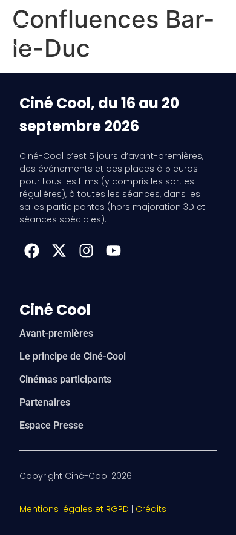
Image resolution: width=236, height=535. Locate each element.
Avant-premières (56, 333)
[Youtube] (113, 250)
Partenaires (44, 402)
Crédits (151, 509)
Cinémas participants (65, 379)
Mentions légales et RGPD (74, 509)
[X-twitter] (59, 250)
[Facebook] (31, 250)
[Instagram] (86, 250)
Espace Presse (51, 425)
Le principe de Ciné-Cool (72, 356)
